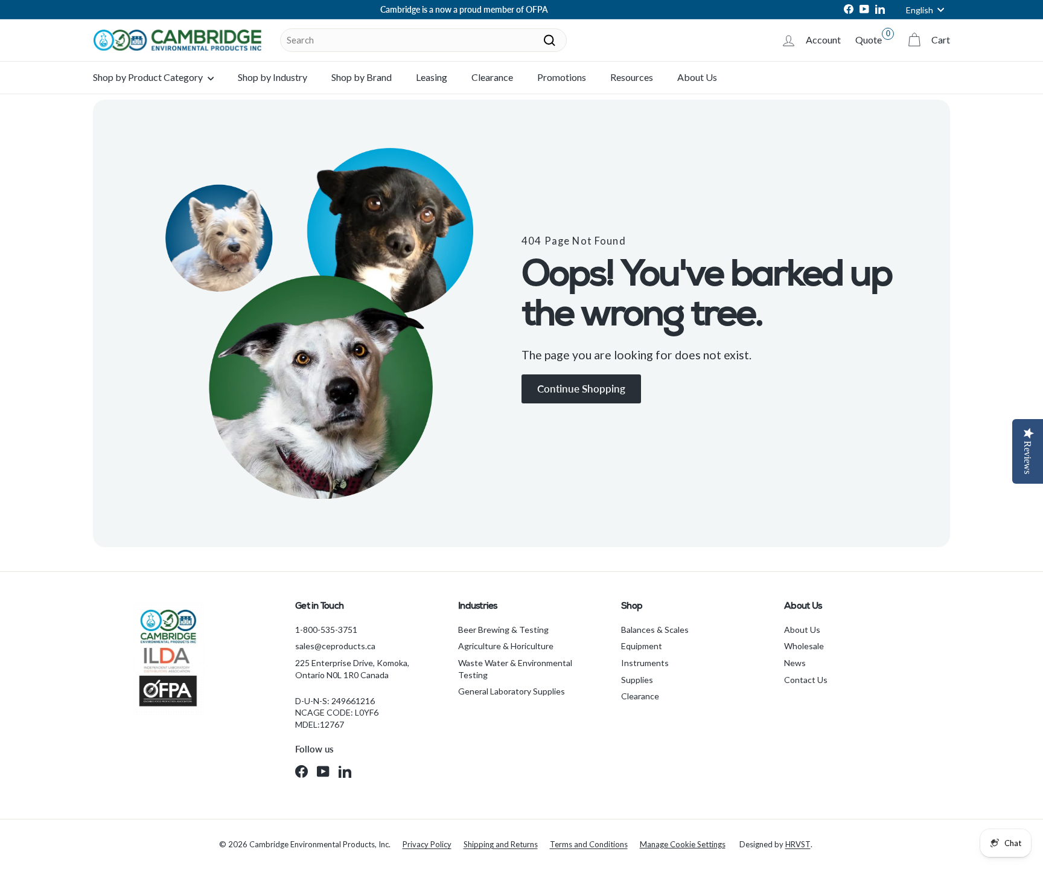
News (795, 663)
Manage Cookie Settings (683, 844)
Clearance (492, 77)
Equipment (641, 646)
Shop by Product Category (149, 77)
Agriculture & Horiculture (505, 646)
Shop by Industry (272, 77)
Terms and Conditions (589, 844)
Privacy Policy (427, 844)
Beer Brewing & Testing (503, 629)
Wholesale (804, 646)
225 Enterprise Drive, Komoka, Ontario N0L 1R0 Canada (352, 669)
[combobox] (423, 40)
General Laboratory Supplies (511, 691)
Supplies (637, 680)
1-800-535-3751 (326, 629)
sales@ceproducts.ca (335, 646)
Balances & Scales (655, 629)
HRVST (798, 844)
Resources (631, 77)
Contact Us (806, 680)
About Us (697, 77)
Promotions (561, 77)
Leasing (431, 77)
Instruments (645, 663)
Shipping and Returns (501, 844)
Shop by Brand (361, 77)
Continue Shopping (581, 388)
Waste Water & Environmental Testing (515, 669)
